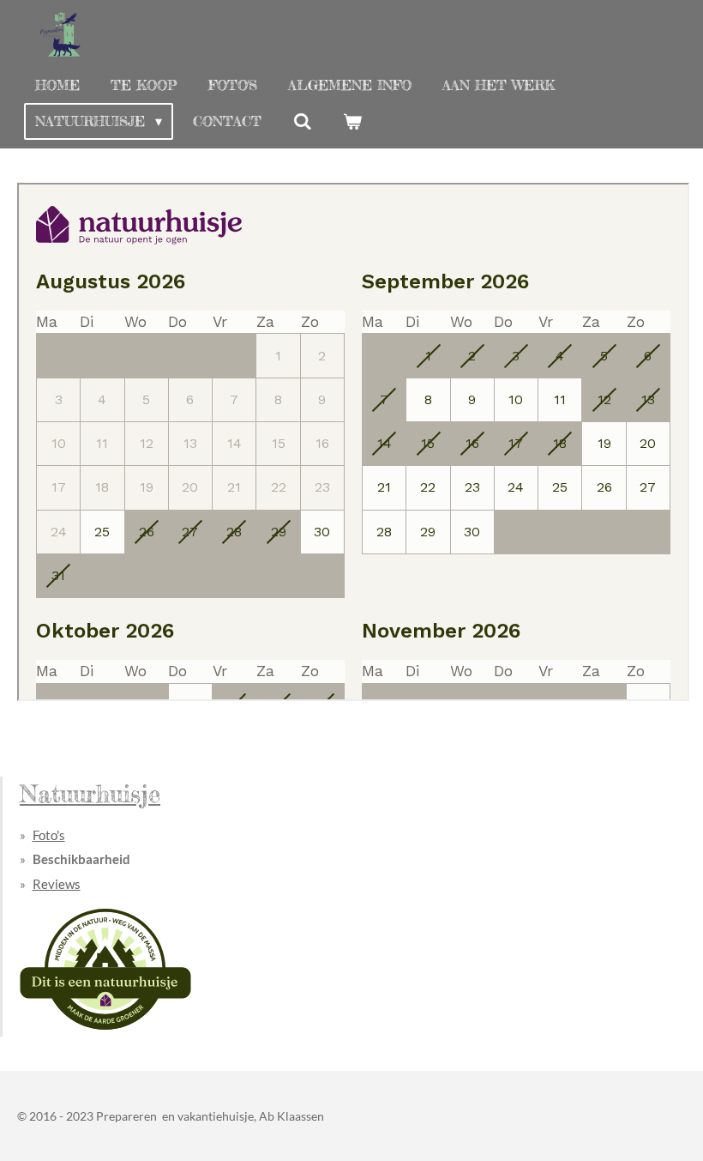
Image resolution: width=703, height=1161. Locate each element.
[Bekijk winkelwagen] (352, 121)
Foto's (49, 835)
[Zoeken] (301, 121)
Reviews (57, 884)
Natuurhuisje (90, 793)
